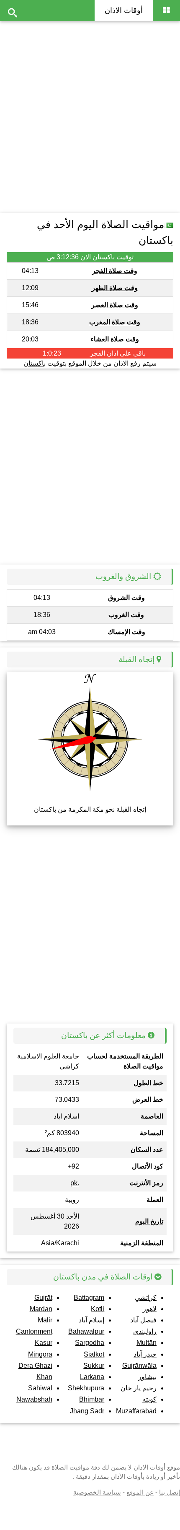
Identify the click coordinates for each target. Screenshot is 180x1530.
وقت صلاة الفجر (114, 270)
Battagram (89, 1297)
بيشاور (147, 1376)
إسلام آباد (91, 1320)
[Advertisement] (90, 114)
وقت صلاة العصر (114, 305)
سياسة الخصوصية (97, 1492)
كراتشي (146, 1297)
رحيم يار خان (139, 1388)
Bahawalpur (86, 1331)
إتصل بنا (169, 1492)
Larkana (92, 1376)
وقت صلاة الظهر (115, 287)
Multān (146, 1342)
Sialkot (94, 1354)
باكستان (34, 363)
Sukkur (93, 1365)
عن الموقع (140, 1492)
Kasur (43, 1342)
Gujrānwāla (139, 1365)
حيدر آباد (145, 1354)
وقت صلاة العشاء (114, 339)
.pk (74, 1182)
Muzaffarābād (136, 1411)
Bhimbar (91, 1399)
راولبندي (145, 1331)
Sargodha (89, 1342)
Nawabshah (34, 1399)
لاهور (150, 1308)
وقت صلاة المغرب (114, 322)
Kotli (97, 1308)
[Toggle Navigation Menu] (166, 10)
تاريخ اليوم (149, 1221)
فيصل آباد (143, 1320)
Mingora (40, 1354)
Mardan (41, 1308)
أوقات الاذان (124, 10)
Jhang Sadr (87, 1411)
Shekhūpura (86, 1388)
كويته (149, 1399)
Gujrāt (43, 1297)
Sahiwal (40, 1388)
